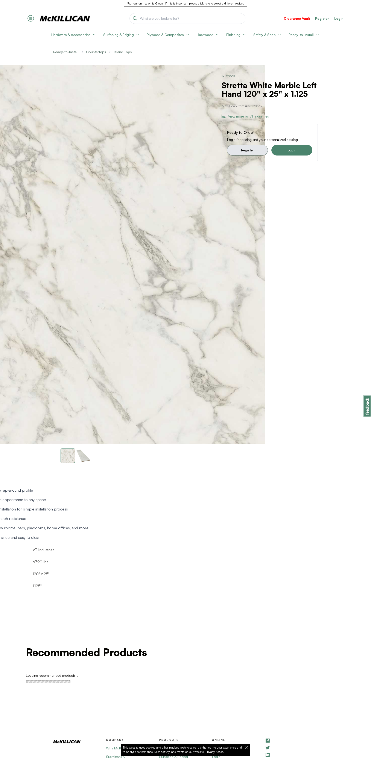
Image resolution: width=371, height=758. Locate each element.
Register (247, 150)
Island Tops (123, 52)
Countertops (96, 52)
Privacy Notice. (214, 751)
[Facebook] (291, 740)
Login (339, 18)
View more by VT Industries (248, 116)
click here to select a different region (220, 3)
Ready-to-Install (65, 52)
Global (159, 3)
